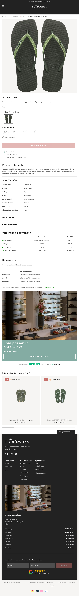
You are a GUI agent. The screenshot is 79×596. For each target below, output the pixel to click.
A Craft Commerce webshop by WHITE (40, 582)
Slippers (23, 16)
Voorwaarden (62, 582)
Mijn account (40, 460)
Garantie (23, 479)
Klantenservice (26, 460)
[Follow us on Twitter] (16, 454)
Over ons (8, 467)
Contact (8, 463)
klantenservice (49, 287)
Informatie (9, 460)
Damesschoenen (15, 16)
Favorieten (39, 469)
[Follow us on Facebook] (6, 454)
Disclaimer (72, 582)
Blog (7, 470)
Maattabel (24, 476)
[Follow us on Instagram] (11, 454)
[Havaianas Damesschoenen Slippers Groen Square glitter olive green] (8, 119)
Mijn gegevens (40, 473)
